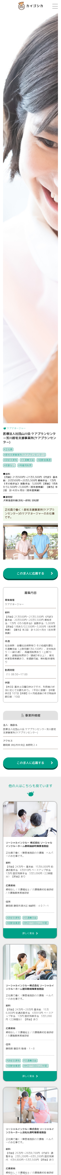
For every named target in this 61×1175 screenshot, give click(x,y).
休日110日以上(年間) (36, 923)
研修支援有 (11, 460)
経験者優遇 (45, 460)
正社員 (8, 449)
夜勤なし (10, 465)
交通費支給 (28, 460)
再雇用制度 (26, 465)
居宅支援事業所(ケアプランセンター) (25, 454)
